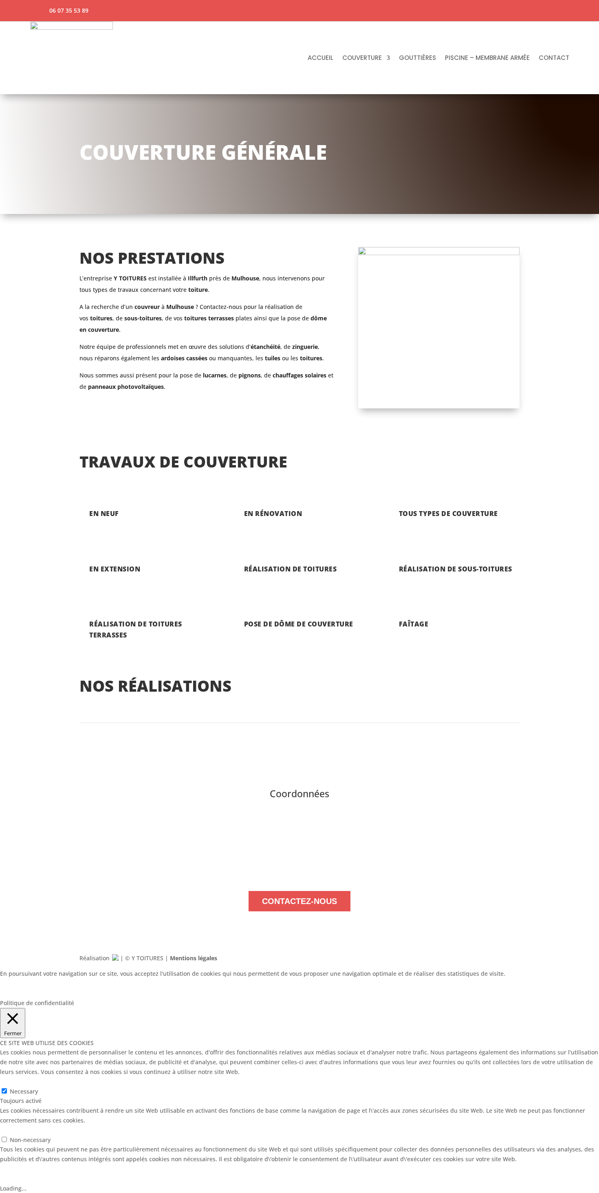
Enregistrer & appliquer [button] (32, 1178)
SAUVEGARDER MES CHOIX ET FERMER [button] (131, 983)
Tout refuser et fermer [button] (30, 993)
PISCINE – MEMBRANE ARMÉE (487, 57)
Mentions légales (193, 958)
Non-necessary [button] (20, 1130)
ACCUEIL (320, 57)
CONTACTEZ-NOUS (299, 901)
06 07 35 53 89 (308, 874)
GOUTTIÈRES (417, 57)
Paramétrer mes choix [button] (38, 983)
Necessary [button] (14, 1081)
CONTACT (554, 57)
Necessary (24, 1091)
